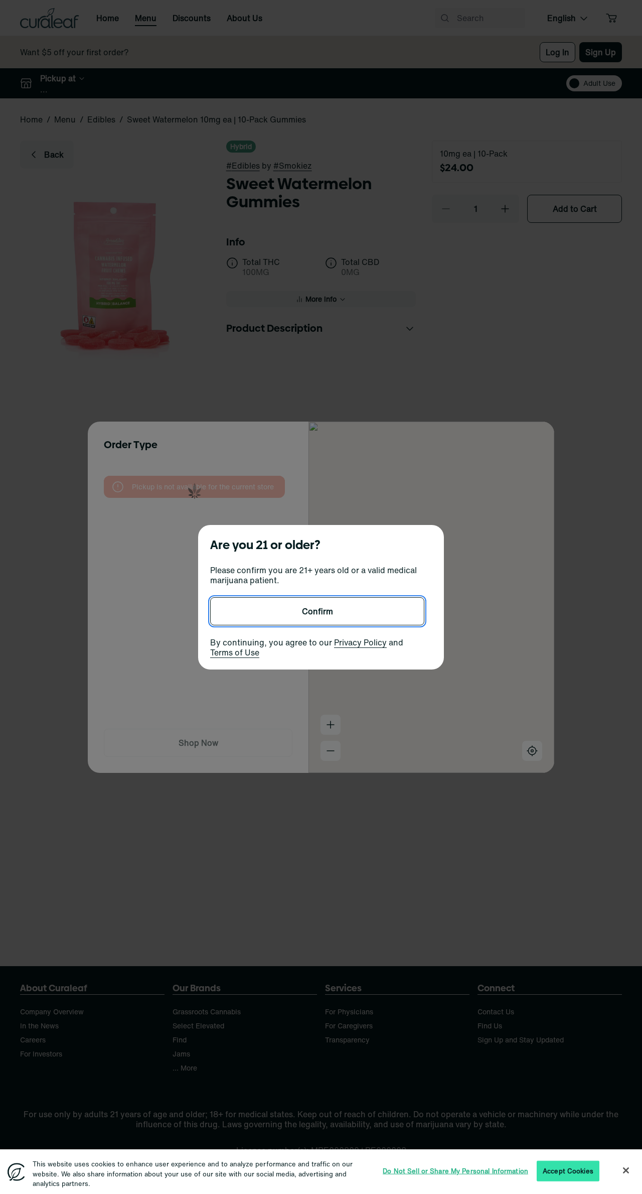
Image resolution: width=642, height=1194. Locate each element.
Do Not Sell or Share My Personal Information (455, 1170)
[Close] (626, 1170)
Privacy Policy (360, 642)
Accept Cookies (568, 1170)
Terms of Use (234, 652)
